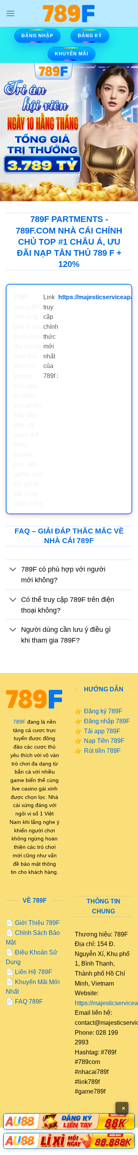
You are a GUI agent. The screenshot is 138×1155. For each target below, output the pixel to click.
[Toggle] (13, 570)
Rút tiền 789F (102, 750)
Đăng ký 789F (103, 711)
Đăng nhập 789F (107, 721)
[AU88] (69, 1121)
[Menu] (10, 13)
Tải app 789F (102, 731)
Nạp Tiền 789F (104, 740)
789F (19, 722)
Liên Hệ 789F (33, 972)
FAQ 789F (29, 1001)
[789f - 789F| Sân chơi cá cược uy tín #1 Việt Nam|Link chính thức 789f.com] (69, 13)
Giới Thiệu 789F (37, 923)
